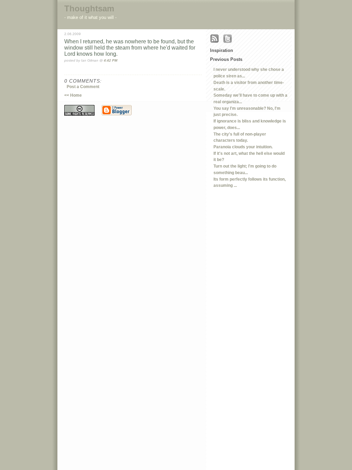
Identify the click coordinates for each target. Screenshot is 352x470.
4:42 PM (110, 60)
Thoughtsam (89, 8)
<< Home (73, 95)
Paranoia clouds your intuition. (243, 147)
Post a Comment (83, 86)
